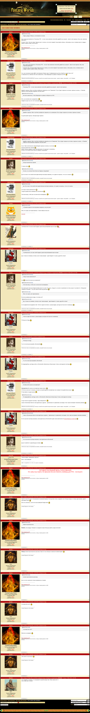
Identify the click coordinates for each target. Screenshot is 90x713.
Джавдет (11, 677)
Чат (64, 19)
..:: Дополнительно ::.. (11, 56)
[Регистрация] (76, 17)
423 (45, 572)
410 (45, 248)
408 (45, 203)
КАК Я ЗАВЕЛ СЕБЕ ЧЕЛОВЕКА (34, 24)
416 (45, 411)
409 (45, 224)
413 (44, 336)
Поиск (84, 19)
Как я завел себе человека (21, 24)
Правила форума (79, 19)
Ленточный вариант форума (56, 19)
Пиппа (10, 224)
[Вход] (80, 17)
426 (45, 654)
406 (45, 158)
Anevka (10, 83)
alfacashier (67, 11)
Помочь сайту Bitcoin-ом (66, 10)
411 (45, 272)
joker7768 (11, 455)
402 (45, 60)
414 (44, 356)
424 (45, 601)
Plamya (11, 23)
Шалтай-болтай (10, 60)
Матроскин (10, 248)
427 (44, 677)
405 (45, 137)
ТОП (73, 19)
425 (45, 625)
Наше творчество (11, 24)
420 (45, 496)
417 (45, 435)
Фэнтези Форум (3, 24)
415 (45, 380)
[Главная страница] (16, 9)
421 (45, 520)
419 (45, 468)
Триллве (11, 203)
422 (45, 549)
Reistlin (10, 496)
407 (45, 182)
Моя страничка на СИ (26, 47)
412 (45, 312)
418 (45, 455)
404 (45, 108)
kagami (14, 23)
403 (45, 83)
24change (72, 11)
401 (45, 31)
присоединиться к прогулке (70, 418)
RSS (72, 8)
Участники (68, 19)
